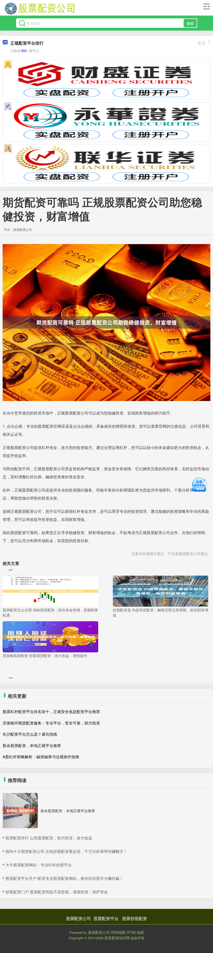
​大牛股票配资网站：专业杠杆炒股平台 (38, 864)
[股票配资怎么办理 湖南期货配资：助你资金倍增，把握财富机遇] (50, 590)
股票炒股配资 (134, 918)
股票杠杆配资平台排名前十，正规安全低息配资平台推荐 (51, 711)
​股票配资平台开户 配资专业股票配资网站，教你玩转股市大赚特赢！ (64, 878)
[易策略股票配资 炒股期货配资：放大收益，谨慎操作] (50, 636)
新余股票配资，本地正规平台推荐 (32, 745)
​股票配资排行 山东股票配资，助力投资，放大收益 (48, 837)
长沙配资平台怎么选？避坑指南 (30, 734)
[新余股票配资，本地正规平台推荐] (20, 810)
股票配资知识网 (117, 937)
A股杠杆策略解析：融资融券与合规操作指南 (41, 756)
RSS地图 (118, 932)
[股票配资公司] (39, 8)
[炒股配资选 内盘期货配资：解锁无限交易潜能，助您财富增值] (160, 590)
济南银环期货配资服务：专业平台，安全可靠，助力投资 (51, 723)
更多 (202, 43)
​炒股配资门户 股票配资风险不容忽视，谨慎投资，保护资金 (56, 891)
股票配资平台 (106, 918)
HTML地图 (135, 932)
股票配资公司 (78, 918)
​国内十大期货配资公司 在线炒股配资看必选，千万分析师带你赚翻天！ (66, 851)
